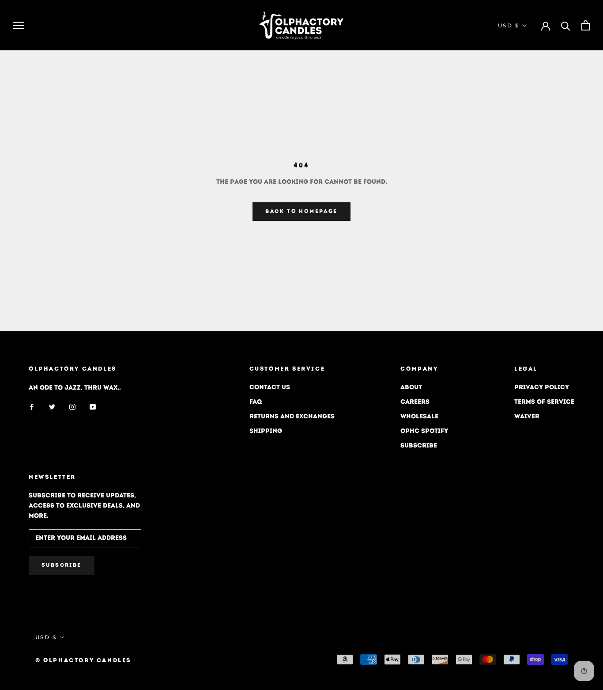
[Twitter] (52, 407)
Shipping (265, 431)
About (411, 387)
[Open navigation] (18, 25)
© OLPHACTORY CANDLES (83, 660)
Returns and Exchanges (292, 416)
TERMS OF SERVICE (544, 402)
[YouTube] (93, 407)
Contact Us (269, 387)
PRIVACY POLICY (541, 387)
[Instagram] (72, 407)
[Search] (565, 25)
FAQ (255, 402)
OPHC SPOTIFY (424, 431)
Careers (415, 402)
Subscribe (418, 446)
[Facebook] (32, 407)
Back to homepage (301, 211)
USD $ (508, 25)
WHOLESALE (419, 416)
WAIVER (526, 416)
